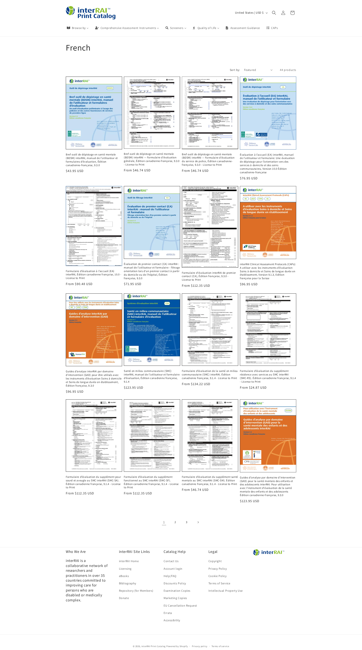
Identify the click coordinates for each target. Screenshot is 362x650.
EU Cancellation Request (180, 605)
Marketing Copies (175, 598)
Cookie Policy (217, 576)
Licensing (125, 568)
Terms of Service (219, 583)
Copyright (215, 561)
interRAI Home (129, 561)
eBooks (124, 576)
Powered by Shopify (177, 646)
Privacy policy (199, 646)
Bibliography (127, 583)
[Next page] (198, 522)
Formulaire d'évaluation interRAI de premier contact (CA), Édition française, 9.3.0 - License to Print (209, 276)
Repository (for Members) (136, 591)
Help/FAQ (170, 576)
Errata (168, 613)
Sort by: (235, 70)
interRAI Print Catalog (153, 646)
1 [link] (164, 522)
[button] (274, 12)
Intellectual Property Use (225, 591)
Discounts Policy (175, 583)
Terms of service (220, 646)
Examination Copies (177, 591)
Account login (173, 568)
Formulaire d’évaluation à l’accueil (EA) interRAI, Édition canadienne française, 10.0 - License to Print (93, 275)
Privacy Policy (217, 568)
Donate (124, 598)
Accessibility (172, 620)
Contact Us (171, 561)
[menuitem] (77, 27)
